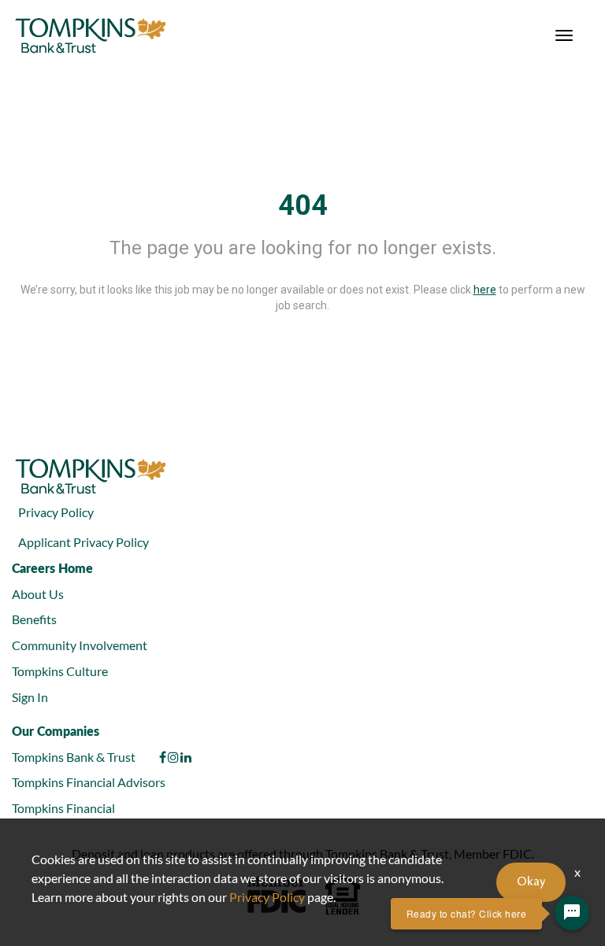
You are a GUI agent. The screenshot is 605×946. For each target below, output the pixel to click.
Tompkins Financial (63, 807)
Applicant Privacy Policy (83, 541)
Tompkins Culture (60, 670)
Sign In (30, 696)
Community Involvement (79, 644)
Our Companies (55, 730)
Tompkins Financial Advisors (88, 781)
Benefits (34, 619)
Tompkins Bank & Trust (73, 756)
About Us (38, 593)
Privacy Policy (56, 511)
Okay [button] (531, 882)
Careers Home (52, 567)
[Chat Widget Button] (572, 913)
